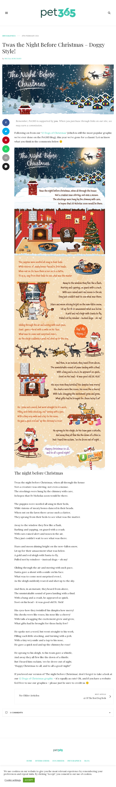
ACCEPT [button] (29, 780)
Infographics (9, 36)
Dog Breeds (58, 761)
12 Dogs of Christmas (54, 132)
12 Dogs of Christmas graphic (36, 678)
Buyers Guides (42, 761)
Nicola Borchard (13, 59)
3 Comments (16, 712)
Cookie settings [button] (13, 780)
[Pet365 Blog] (58, 13)
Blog (87, 761)
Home (29, 761)
